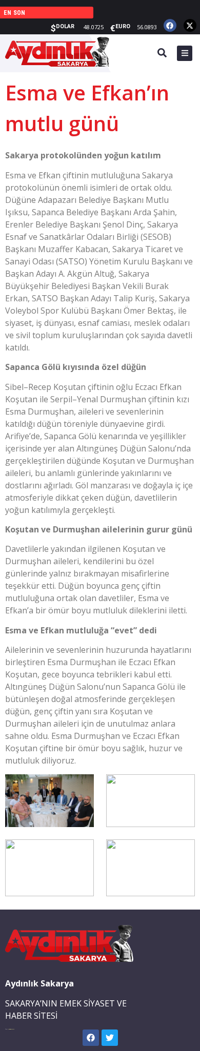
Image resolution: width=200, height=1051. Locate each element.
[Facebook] (170, 25)
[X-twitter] (190, 25)
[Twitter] (110, 1037)
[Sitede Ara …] (162, 54)
